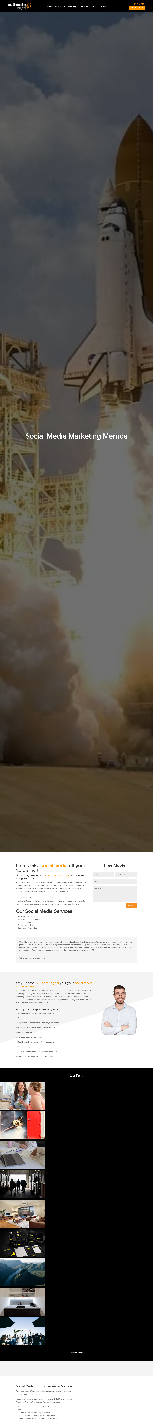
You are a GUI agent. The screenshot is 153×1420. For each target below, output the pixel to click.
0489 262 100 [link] (137, 4)
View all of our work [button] (76, 1353)
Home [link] (49, 7)
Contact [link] (102, 7)
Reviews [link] (84, 7)
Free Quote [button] (137, 7)
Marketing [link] (72, 7)
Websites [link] (59, 7)
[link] (20, 9)
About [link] (93, 7)
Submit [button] (131, 905)
